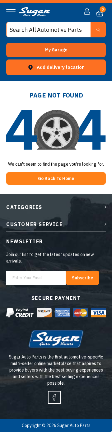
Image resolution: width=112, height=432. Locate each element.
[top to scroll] (94, 401)
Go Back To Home (56, 178)
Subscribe (82, 278)
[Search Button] (98, 29)
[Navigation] (11, 12)
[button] (56, 50)
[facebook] (54, 397)
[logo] (34, 14)
